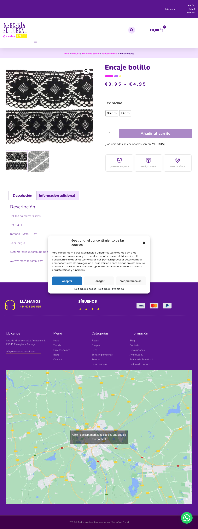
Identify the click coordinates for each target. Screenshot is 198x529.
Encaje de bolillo (91, 53)
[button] (144, 243)
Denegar (99, 281)
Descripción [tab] (22, 195)
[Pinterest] (98, 309)
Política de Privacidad (111, 289)
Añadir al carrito (156, 133)
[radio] (112, 113)
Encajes (75, 53)
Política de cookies (85, 289)
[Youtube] (86, 309)
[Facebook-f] (92, 309)
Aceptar (67, 281)
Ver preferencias (131, 281)
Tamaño (114, 103)
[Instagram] (80, 309)
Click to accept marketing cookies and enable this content (99, 437)
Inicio (66, 53)
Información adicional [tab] (57, 195)
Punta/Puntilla (110, 53)
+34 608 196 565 (30, 306)
